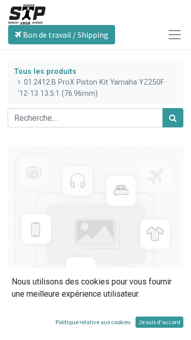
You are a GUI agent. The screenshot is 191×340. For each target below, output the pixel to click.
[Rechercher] (172, 117)
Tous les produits (45, 71)
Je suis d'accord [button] (159, 322)
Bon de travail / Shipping (64, 35)
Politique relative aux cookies (93, 322)
